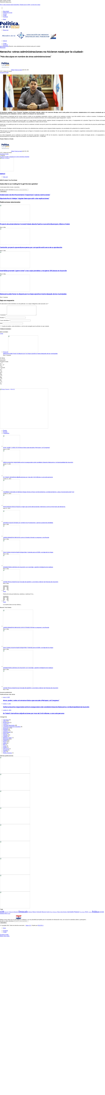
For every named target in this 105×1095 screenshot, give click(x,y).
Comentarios (6, 433)
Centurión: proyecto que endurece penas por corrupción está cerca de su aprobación (31, 247)
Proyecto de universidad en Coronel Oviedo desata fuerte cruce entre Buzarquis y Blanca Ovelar (35, 224)
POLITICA (40, 925)
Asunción (7, 911)
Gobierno (5, 730)
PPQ (4, 744)
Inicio (5, 41)
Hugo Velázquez (53, 911)
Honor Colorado (37, 912)
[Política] (9, 27)
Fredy (4, 602)
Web (1, 323)
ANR (4, 721)
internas (5, 733)
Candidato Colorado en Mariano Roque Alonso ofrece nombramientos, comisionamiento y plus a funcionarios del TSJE (38, 492)
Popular (5, 430)
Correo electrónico (5, 320)
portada (101, 912)
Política (95, 911)
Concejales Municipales (9, 725)
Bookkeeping (6, 722)
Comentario (3, 315)
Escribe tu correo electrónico (7, 189)
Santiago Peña (3, 913)
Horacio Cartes (46, 912)
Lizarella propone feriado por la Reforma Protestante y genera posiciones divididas (28, 523)
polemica (90, 911)
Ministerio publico (7, 737)
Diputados (5, 729)
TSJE (4, 751)
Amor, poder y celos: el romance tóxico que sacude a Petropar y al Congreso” (26, 447)
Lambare (5, 736)
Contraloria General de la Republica (12, 726)
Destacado (5, 728)
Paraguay (77, 912)
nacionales (70, 912)
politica (5, 743)
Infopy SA (28, 925)
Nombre (2, 317)
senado (4, 746)
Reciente (5, 431)
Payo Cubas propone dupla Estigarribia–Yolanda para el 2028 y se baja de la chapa (20, 4)
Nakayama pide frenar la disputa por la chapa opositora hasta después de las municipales (33, 294)
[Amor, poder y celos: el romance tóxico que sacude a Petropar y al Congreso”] (11, 446)
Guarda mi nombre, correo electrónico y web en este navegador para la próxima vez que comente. (25, 326)
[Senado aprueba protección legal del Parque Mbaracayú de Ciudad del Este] (15, 891)
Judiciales (5, 735)
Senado (8, 913)
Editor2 (13, 69)
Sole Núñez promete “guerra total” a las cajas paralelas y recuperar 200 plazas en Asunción (33, 271)
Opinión (5, 740)
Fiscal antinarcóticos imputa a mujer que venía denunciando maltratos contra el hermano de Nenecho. (34, 507)
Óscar (4, 591)
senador (5, 747)
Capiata (5, 724)
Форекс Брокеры (7, 752)
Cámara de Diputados (13, 911)
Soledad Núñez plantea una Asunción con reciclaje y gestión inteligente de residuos (28, 567)
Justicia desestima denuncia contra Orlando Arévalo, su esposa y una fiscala (26, 537)
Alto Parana (6, 719)
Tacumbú (5, 750)
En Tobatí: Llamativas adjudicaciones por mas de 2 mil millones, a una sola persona (28, 477)
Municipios (6, 46)
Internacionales (6, 732)
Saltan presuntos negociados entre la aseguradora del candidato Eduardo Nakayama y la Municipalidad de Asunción (38, 462)
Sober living (6, 748)
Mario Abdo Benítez (62, 911)
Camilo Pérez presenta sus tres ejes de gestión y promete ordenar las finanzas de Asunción (30, 582)
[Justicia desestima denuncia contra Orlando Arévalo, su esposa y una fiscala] (11, 536)
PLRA (4, 741)
